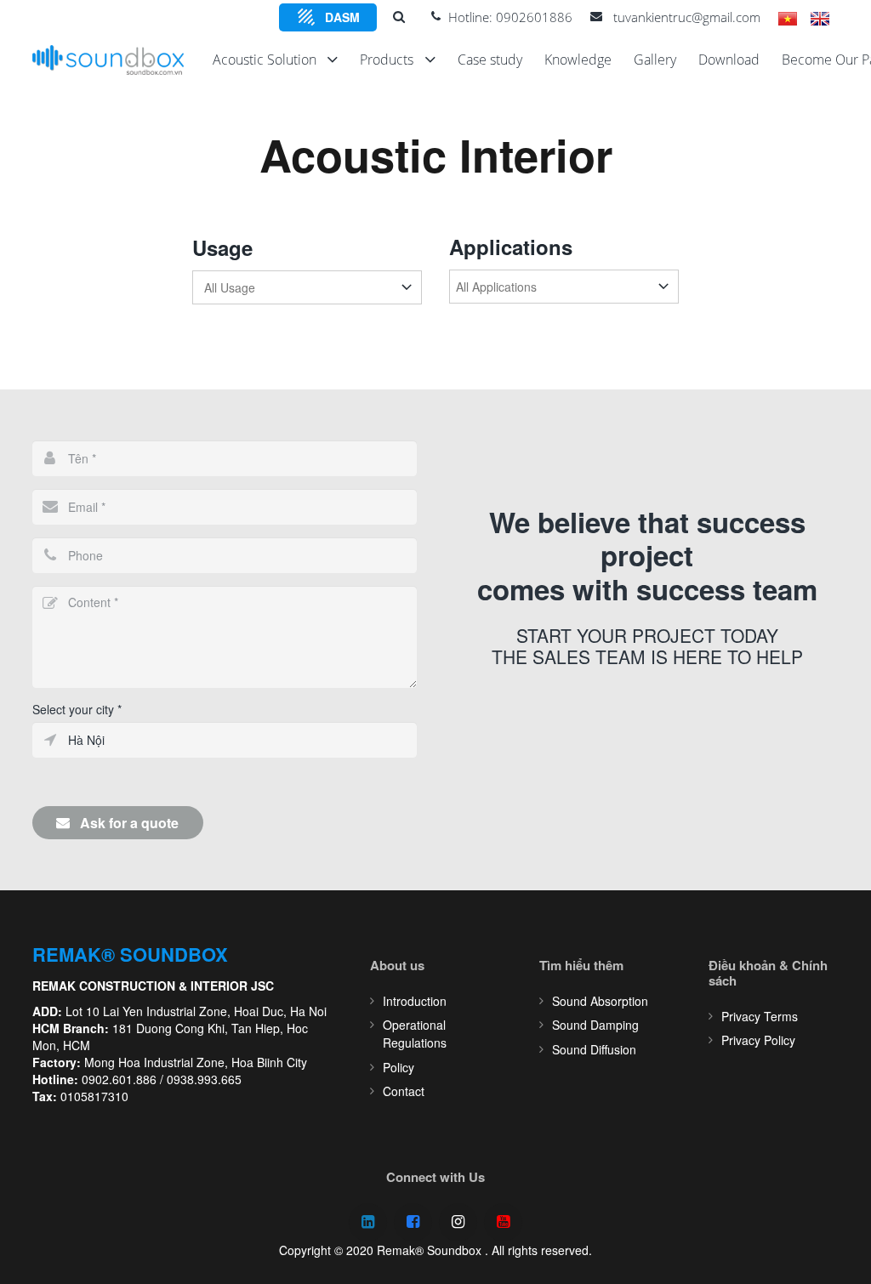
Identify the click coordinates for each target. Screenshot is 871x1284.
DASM (342, 17)
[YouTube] (503, 1222)
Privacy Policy (758, 1039)
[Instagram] (458, 1222)
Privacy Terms (759, 1016)
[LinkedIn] (368, 1222)
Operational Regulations (415, 1033)
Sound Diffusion (594, 1049)
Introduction (415, 1000)
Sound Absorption (600, 1000)
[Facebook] (413, 1222)
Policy (398, 1067)
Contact (403, 1090)
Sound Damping (595, 1024)
